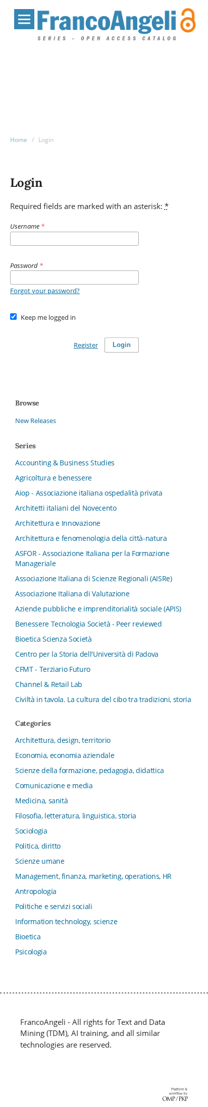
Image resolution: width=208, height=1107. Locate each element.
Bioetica (27, 936)
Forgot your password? (45, 290)
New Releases (35, 420)
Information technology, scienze (66, 921)
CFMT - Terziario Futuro (52, 669)
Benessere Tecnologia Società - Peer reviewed (88, 624)
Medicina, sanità (41, 800)
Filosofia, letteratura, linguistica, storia (75, 815)
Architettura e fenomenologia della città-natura (91, 538)
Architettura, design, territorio (63, 740)
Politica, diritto (38, 846)
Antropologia (36, 891)
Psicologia (31, 951)
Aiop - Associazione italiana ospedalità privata (89, 493)
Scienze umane (39, 861)
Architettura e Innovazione (57, 523)
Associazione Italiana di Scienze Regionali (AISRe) (93, 578)
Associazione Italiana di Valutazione (72, 593)
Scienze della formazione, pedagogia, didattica (89, 770)
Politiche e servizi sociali (53, 906)
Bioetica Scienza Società (53, 639)
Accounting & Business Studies (65, 462)
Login (122, 345)
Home (18, 139)
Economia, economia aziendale (64, 755)
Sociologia (31, 831)
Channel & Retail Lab (48, 684)
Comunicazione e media (54, 785)
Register (86, 345)
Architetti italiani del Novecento (65, 508)
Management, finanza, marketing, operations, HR (93, 876)
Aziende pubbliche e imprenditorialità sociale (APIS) (98, 608)
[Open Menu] (24, 19)
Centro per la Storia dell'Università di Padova (87, 654)
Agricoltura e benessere (53, 477)
